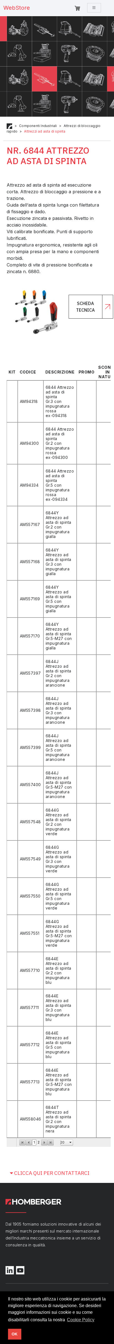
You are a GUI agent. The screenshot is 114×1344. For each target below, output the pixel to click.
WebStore (16, 7)
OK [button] (14, 1334)
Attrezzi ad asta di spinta (44, 131)
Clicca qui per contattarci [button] (51, 1173)
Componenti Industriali (38, 126)
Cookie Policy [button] (80, 1319)
